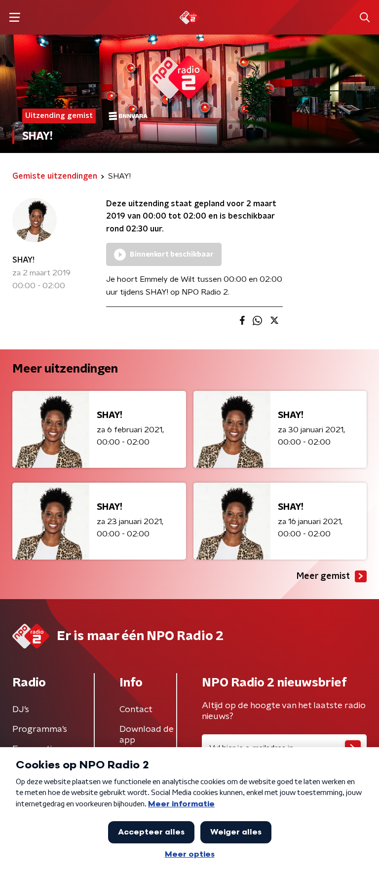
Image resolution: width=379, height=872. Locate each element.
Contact (135, 709)
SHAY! (23, 260)
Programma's (39, 729)
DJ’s (20, 709)
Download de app (146, 735)
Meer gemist (323, 576)
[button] (14, 17)
